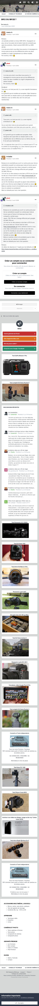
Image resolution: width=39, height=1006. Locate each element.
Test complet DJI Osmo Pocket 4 (19, 382)
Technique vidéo (12, 918)
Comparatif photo (13, 935)
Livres (9, 922)
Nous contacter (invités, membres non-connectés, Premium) (19, 975)
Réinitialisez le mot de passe (19, 760)
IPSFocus (16, 972)
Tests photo (11, 932)
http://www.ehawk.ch (28, 175)
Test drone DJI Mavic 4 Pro (19, 566)
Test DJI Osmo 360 (19, 543)
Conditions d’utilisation (27, 997)
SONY (13, 26)
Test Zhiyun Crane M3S (19, 792)
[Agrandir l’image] (14, 55)
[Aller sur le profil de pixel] (3, 64)
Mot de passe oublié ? (10, 343)
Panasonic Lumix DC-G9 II (19, 662)
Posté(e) (12, 34)
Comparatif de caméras (14, 934)
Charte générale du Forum (12, 333)
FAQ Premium (12, 949)
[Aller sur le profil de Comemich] (6, 413)
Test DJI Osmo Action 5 (19, 638)
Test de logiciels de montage (16, 908)
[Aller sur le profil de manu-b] (3, 33)
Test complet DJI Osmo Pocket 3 (19, 709)
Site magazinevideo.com (11, 338)
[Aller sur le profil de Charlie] (6, 451)
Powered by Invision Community (19, 977)
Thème (29, 972)
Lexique (10, 959)
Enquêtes (10, 920)
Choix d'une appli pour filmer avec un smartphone (19, 501)
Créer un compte (13, 947)
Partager (20, 304)
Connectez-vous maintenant (19, 293)
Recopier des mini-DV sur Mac (19, 615)
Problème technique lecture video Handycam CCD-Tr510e (21, 431)
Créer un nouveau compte (19, 282)
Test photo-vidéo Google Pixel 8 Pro (19, 685)
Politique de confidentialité (19, 973)
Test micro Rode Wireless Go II (19, 840)
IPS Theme (9, 972)
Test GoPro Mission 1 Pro (19, 355)
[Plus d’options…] (35, 34)
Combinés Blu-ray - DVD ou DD (17, 910)
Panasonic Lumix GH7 (19, 591)
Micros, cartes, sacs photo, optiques (18, 906)
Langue (22, 972)
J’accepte (20, 1003)
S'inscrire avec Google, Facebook (14, 348)
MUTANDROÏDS (12, 412)
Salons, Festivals (12, 958)
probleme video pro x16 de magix (18, 450)
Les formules (11, 944)
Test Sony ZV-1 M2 (19, 767)
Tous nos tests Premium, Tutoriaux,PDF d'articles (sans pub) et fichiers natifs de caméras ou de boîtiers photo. (19, 751)
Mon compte (11, 946)
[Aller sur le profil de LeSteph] (6, 501)
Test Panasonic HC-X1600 (19, 522)
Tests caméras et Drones (15, 930)
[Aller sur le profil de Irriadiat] (3, 158)
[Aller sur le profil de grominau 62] (6, 469)
